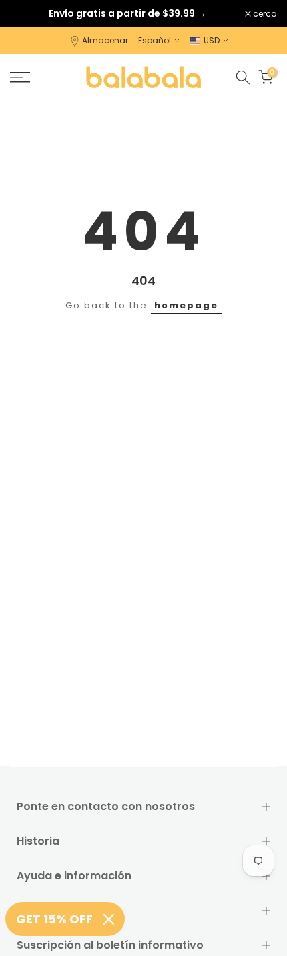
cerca (264, 14)
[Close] (108, 919)
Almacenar (105, 40)
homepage (186, 305)
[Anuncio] (127, 13)
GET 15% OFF (54, 919)
